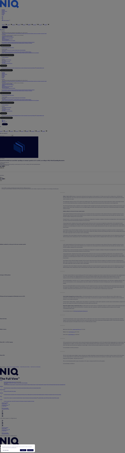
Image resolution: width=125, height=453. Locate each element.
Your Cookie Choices (6, 450)
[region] (18, 448)
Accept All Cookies (30, 450)
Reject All (23, 450)
